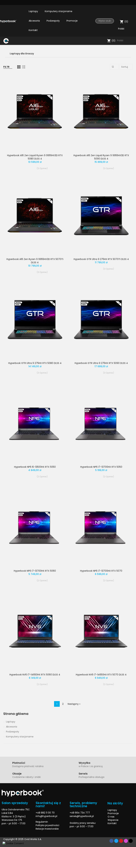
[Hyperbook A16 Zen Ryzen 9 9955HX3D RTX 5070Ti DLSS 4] (34, 216)
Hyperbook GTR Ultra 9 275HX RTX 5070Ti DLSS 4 (101, 259)
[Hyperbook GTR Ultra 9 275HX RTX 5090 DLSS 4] (101, 320)
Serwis (83, 774)
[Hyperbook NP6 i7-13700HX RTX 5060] (34, 527)
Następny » (74, 704)
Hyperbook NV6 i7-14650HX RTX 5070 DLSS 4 (101, 674)
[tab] (68, 53)
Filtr (6, 66)
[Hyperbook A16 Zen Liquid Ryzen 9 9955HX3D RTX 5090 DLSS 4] (101, 112)
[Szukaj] (103, 40)
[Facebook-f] (111, 841)
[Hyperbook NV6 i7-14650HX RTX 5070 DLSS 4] (101, 631)
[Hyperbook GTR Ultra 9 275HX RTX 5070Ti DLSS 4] (101, 216)
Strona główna (15, 714)
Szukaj (110, 20)
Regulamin (42, 821)
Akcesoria (11, 726)
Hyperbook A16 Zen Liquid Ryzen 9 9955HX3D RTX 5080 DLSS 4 (35, 157)
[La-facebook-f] (114, 2)
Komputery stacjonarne (20, 736)
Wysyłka (84, 763)
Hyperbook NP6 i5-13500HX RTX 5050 (35, 467)
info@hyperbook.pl (46, 816)
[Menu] (11, 40)
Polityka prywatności (47, 825)
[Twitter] (120, 2)
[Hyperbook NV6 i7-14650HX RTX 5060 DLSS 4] (34, 631)
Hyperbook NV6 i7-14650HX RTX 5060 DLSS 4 (34, 674)
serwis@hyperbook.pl (82, 816)
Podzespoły (12, 731)
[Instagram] (131, 2)
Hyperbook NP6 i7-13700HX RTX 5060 (35, 570)
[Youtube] (126, 2)
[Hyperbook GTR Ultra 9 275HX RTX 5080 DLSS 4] (34, 320)
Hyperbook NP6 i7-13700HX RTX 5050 (101, 467)
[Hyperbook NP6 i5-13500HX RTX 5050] (34, 424)
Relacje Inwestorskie (47, 828)
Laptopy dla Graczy (22, 53)
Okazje (17, 774)
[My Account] (132, 14)
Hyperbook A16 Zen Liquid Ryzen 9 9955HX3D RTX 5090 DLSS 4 (101, 157)
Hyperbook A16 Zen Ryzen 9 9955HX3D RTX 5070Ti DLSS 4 (34, 260)
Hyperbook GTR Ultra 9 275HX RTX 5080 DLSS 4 (35, 363)
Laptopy (10, 721)
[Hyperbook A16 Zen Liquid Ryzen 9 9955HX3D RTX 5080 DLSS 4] (34, 112)
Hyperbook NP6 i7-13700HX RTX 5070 (101, 570)
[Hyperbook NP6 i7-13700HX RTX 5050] (101, 424)
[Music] (131, 841)
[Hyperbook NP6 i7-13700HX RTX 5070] (101, 527)
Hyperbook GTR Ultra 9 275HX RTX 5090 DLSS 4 (101, 363)
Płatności (18, 763)
